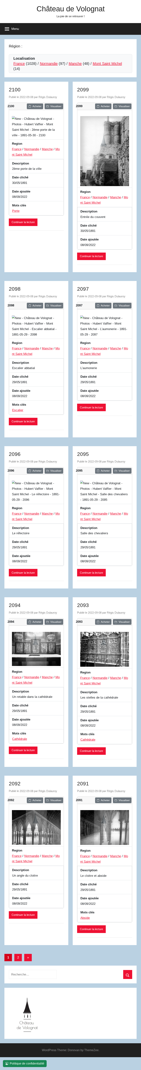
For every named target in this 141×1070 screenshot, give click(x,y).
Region (17, 143)
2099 (83, 89)
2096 (15, 454)
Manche (75, 64)
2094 (15, 605)
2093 (83, 605)
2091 (83, 783)
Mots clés (19, 205)
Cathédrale (19, 739)
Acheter (36, 106)
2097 (83, 289)
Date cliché (20, 177)
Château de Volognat (71, 9)
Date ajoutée (21, 191)
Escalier (17, 410)
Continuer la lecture (23, 222)
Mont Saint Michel (107, 64)
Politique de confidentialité (27, 1063)
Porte (15, 211)
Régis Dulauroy (48, 97)
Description (20, 163)
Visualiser (56, 106)
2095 (83, 454)
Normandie (49, 64)
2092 (15, 783)
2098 (15, 289)
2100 (15, 89)
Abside (85, 918)
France (19, 64)
